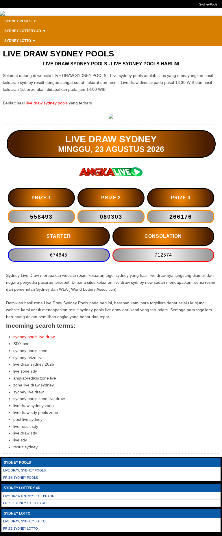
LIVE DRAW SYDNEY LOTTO (24, 521)
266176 (180, 216)
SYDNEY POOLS (20, 21)
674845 (58, 255)
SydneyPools (208, 4)
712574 (163, 255)
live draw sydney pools (47, 103)
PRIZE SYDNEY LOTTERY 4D (25, 503)
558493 (41, 216)
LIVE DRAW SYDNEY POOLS (24, 470)
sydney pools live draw (34, 336)
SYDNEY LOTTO (19, 41)
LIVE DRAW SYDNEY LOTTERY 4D (28, 496)
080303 (111, 216)
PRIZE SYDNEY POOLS (20, 477)
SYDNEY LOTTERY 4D (24, 31)
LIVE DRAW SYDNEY (111, 139)
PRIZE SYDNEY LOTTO (20, 528)
